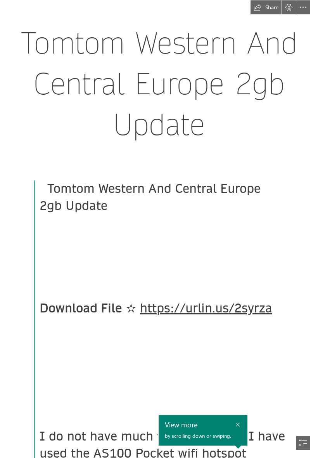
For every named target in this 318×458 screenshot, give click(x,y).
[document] (159, 229)
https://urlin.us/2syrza (206, 308)
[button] (266, 7)
